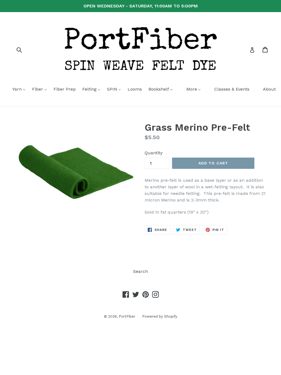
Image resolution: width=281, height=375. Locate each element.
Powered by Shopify (159, 316)
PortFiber (127, 316)
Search (140, 271)
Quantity (153, 152)
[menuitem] (15, 89)
